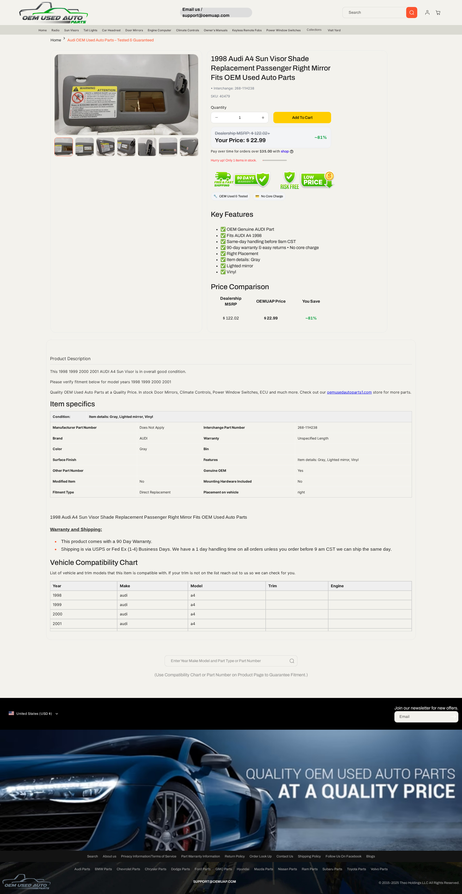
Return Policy (235, 856)
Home (42, 30)
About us (109, 856)
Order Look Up (261, 856)
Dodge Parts (180, 869)
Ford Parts (203, 869)
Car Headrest (111, 30)
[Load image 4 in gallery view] (126, 147)
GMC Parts (223, 869)
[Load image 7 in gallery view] (189, 147)
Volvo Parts (379, 869)
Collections (314, 30)
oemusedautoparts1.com (349, 392)
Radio (55, 30)
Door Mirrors (134, 30)
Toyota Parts (356, 869)
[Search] (411, 12)
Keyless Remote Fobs (247, 30)
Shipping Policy (309, 856)
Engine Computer (159, 30)
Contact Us (284, 856)
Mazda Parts (263, 869)
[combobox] (380, 12)
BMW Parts (103, 869)
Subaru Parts (332, 869)
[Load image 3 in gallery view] (105, 147)
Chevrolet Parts (128, 869)
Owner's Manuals (215, 30)
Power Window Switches (283, 30)
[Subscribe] (453, 716)
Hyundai (243, 869)
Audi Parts (82, 869)
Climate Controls (187, 30)
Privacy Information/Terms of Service (148, 856)
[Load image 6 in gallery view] (168, 147)
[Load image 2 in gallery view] (84, 147)
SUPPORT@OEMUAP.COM (214, 881)
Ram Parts (310, 869)
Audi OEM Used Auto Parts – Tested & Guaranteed (110, 40)
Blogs (370, 856)
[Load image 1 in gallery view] (63, 147)
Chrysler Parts (155, 869)
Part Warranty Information (200, 856)
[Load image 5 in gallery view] (147, 147)
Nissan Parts (287, 869)
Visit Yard (334, 30)
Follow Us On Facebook (343, 856)
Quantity (218, 107)
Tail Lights (90, 30)
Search (92, 856)
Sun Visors (71, 30)
